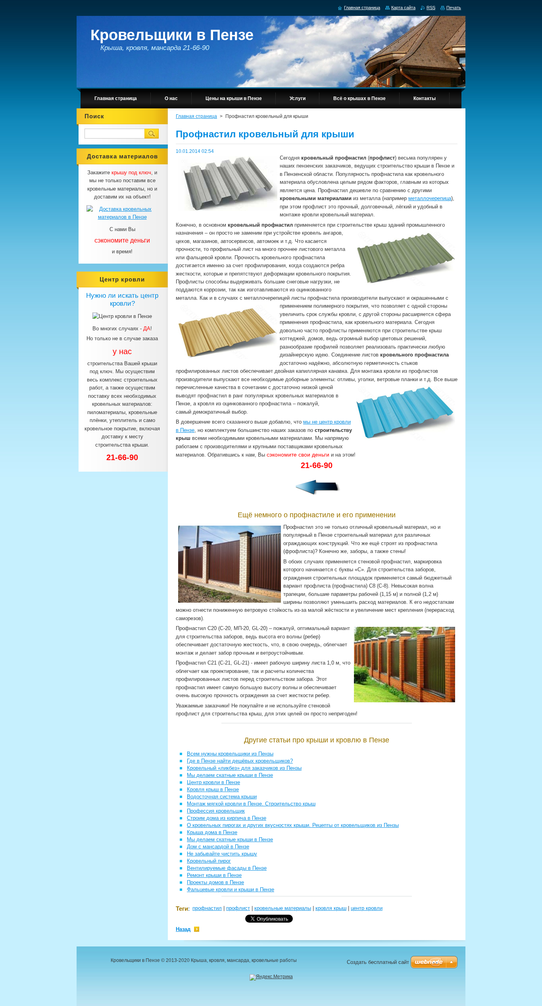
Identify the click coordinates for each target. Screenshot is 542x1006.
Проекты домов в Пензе (215, 882)
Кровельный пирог (209, 861)
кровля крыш (330, 908)
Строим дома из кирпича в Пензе (226, 818)
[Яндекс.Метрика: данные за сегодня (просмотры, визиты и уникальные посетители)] (271, 977)
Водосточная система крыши (222, 797)
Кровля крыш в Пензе (213, 789)
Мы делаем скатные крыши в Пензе (230, 775)
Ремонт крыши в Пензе (214, 875)
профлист (238, 908)
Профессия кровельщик (216, 811)
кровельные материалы (282, 908)
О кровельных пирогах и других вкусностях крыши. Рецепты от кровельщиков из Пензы (293, 825)
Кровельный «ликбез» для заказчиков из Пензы (244, 768)
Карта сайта (403, 7)
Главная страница (196, 116)
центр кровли (366, 908)
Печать (453, 7)
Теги (182, 908)
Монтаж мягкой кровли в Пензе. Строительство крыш (251, 804)
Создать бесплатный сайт (378, 962)
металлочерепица (429, 198)
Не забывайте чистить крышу (222, 854)
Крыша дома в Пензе (212, 832)
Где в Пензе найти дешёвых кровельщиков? (240, 761)
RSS (431, 7)
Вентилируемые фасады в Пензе (227, 868)
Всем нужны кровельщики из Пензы (230, 754)
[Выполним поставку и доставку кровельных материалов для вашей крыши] (122, 217)
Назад (183, 929)
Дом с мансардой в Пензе (218, 847)
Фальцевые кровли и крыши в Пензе (230, 889)
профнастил (207, 908)
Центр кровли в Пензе (213, 782)
